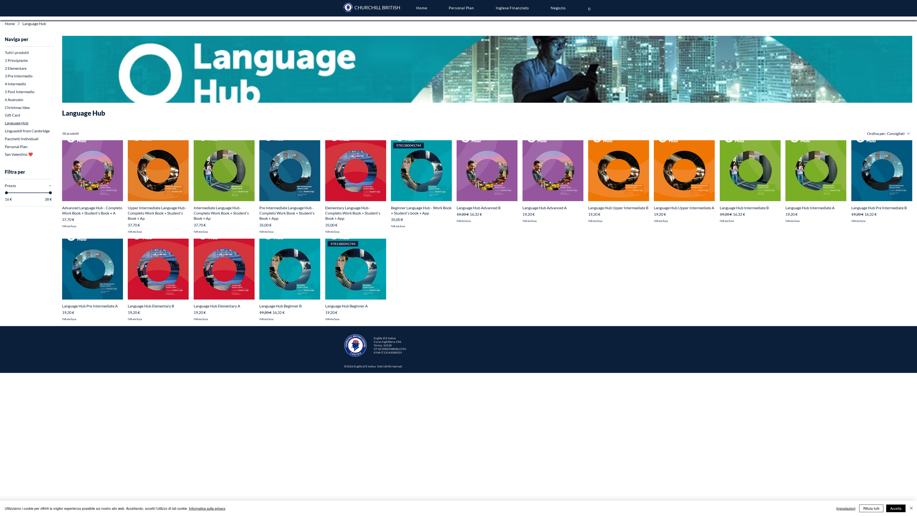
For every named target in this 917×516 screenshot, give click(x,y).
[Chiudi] (911, 508)
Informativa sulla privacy (207, 508)
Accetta (895, 508)
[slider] (6, 193)
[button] (589, 7)
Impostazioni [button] (845, 508)
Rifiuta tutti (871, 508)
